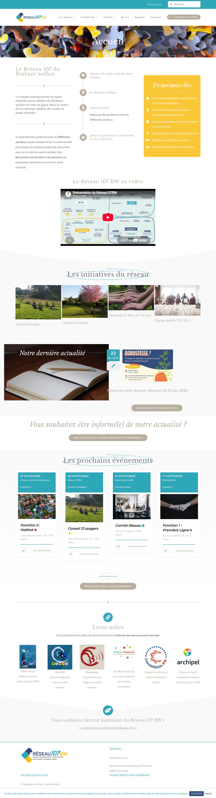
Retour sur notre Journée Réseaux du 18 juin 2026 (147, 390)
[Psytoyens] (92, 646)
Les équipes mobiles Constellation (173, 147)
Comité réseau (122, 487)
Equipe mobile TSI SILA (173, 320)
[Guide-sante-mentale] (28, 646)
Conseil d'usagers (77, 487)
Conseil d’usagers (27, 324)
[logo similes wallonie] (124, 646)
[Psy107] (60, 646)
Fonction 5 (25, 487)
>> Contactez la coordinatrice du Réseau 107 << (108, 727)
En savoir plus (42, 551)
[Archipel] (188, 646)
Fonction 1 (168, 487)
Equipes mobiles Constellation (41, 784)
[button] (17, 306)
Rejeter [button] (208, 793)
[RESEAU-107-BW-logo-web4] (31, 13)
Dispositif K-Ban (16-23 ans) (129, 315)
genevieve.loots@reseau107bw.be (130, 765)
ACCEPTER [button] (196, 793)
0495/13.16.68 (119, 771)
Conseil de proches (75, 323)
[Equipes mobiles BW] (156, 646)
